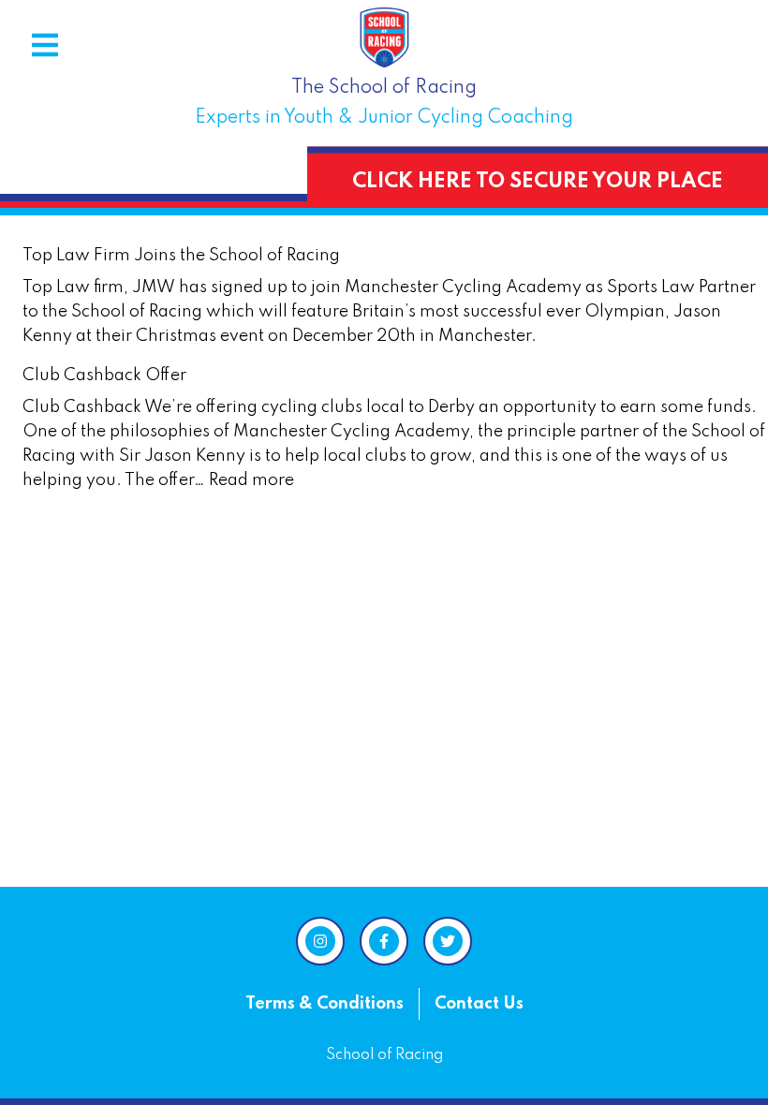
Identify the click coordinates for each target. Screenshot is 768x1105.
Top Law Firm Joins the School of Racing (181, 255)
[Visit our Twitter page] (447, 941)
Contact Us (479, 1003)
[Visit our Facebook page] (384, 941)
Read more (251, 480)
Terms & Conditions (324, 1003)
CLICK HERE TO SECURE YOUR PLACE (537, 181)
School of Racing (384, 1055)
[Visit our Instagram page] (320, 941)
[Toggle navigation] (45, 45)
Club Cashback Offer (104, 375)
